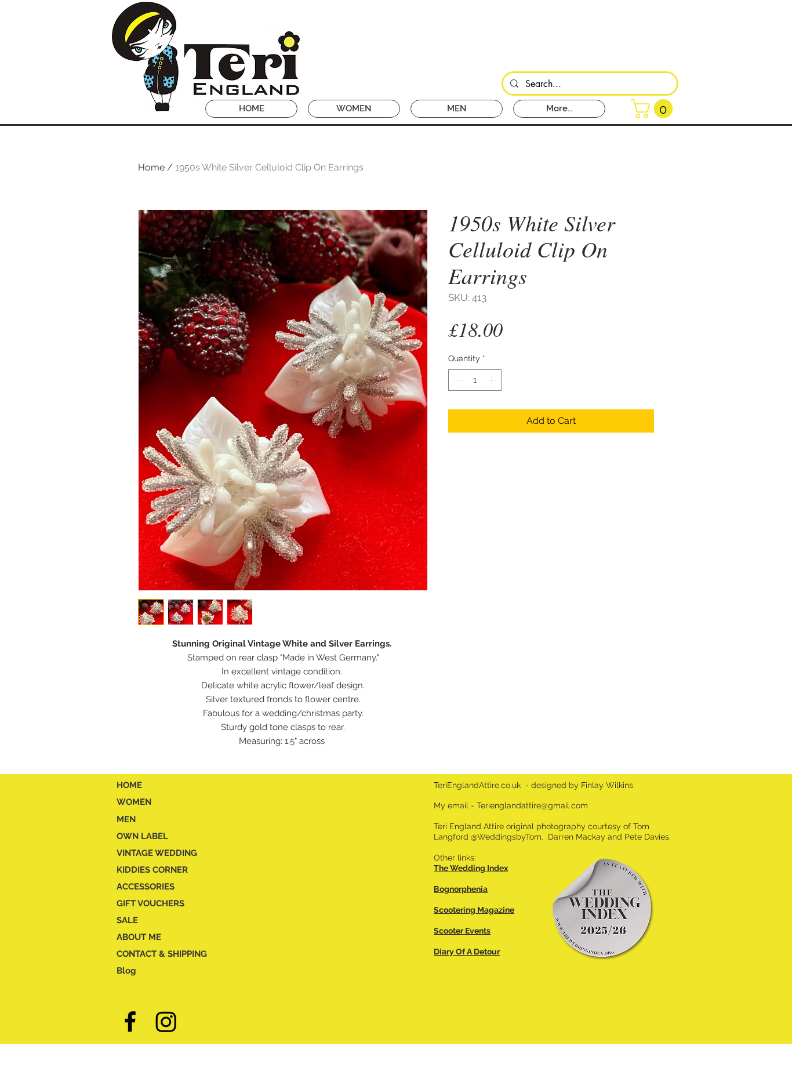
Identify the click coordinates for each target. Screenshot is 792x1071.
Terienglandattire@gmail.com (532, 805)
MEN (126, 819)
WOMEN (134, 802)
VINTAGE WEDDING (157, 853)
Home (151, 167)
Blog (126, 970)
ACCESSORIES (146, 886)
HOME (129, 785)
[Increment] (492, 380)
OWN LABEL (142, 836)
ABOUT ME (139, 937)
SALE (127, 920)
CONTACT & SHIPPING (162, 954)
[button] (654, 108)
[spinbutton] (474, 380)
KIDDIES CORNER (152, 869)
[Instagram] (166, 1021)
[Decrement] (457, 380)
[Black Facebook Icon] (130, 1021)
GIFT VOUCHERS (150, 903)
